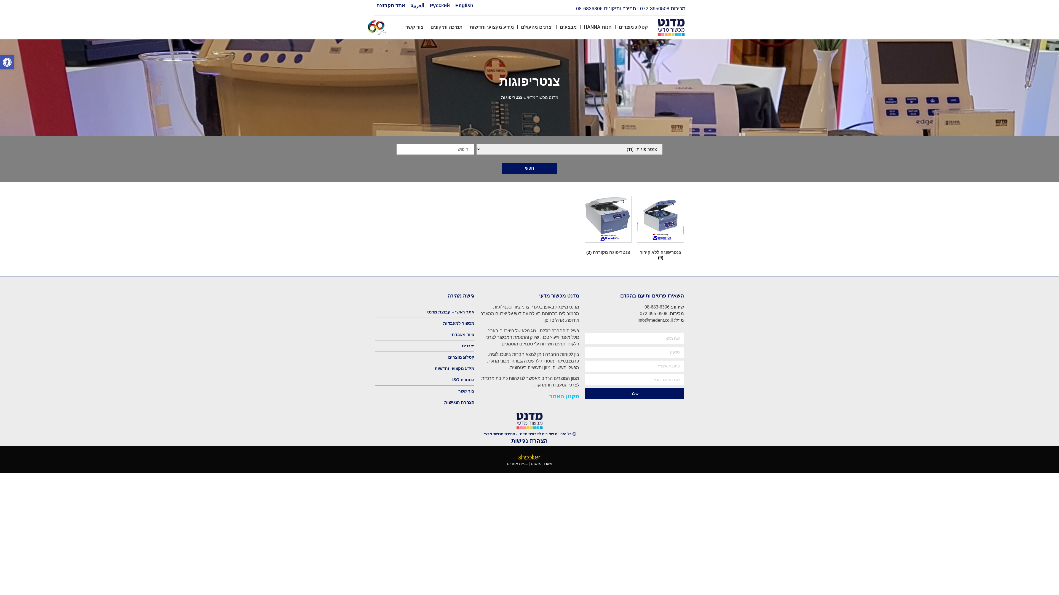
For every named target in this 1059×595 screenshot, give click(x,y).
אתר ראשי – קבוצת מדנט (450, 312)
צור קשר (414, 27)
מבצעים (568, 27)
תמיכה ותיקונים (446, 27)
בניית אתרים (517, 463)
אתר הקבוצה (390, 5)
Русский (440, 5)
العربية (417, 5)
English (464, 5)
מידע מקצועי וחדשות (492, 27)
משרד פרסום (541, 463)
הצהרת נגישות (529, 441)
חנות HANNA (598, 27)
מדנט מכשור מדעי (542, 97)
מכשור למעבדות (458, 323)
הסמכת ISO (463, 379)
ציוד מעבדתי (462, 334)
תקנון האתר (564, 396)
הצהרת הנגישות (459, 402)
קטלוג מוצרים (633, 27)
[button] (7, 62)
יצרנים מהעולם (537, 27)
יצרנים (468, 346)
